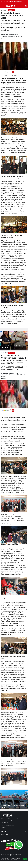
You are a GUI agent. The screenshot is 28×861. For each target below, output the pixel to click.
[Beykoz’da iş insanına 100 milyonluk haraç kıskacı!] (14, 340)
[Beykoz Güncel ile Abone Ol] (12, 72)
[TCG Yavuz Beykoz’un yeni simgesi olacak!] (14, 799)
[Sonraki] (4, 1)
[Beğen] (2, 75)
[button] (26, 6)
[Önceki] (2, 1)
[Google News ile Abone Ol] (6, 72)
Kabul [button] (25, 859)
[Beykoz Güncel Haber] (10, 5)
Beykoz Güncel (5, 34)
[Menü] (2, 6)
